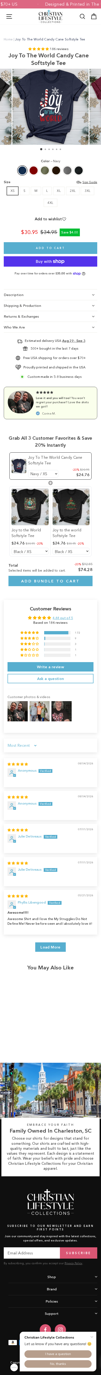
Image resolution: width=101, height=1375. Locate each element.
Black (78, 170)
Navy (22, 170)
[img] (18, 764)
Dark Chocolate (56, 170)
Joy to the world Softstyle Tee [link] (67, 533)
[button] (39, 49)
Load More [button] (50, 947)
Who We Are (14, 327)
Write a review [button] (50, 666)
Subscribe (78, 1253)
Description (13, 294)
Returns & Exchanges (21, 316)
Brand (52, 1289)
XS (13, 191)
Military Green (45, 170)
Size (50, 182)
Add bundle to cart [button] (50, 581)
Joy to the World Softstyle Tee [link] (26, 533)
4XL (50, 203)
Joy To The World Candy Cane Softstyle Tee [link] (55, 460)
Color (50, 161)
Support (51, 1313)
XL (59, 191)
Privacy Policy (73, 1263)
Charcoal (67, 170)
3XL (87, 191)
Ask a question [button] (50, 678)
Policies (52, 1301)
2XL (73, 191)
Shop (51, 1277)
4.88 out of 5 (63, 618)
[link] (19, 466)
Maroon (33, 170)
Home (8, 39)
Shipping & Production (22, 305)
